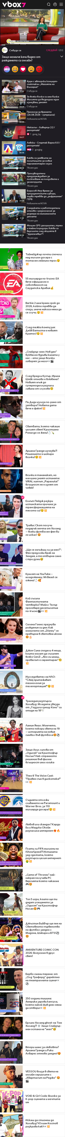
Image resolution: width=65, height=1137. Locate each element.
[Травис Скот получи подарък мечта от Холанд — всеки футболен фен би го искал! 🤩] (11, 530)
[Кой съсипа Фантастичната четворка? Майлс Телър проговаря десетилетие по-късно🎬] (11, 604)
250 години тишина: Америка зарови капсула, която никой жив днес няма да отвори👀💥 (44, 1003)
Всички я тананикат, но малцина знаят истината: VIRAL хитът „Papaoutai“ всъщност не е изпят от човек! (43, 481)
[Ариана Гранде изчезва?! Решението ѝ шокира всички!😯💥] (11, 456)
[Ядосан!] (39, 69)
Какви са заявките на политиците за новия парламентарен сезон (39, 160)
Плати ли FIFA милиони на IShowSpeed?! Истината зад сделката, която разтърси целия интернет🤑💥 (43, 855)
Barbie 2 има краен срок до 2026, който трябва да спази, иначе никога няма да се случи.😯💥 (44, 307)
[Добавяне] (59, 21)
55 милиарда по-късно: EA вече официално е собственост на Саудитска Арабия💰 (42, 283)
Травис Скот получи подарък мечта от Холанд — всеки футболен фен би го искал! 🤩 (43, 530)
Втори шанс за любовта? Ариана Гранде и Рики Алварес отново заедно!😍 (43, 1050)
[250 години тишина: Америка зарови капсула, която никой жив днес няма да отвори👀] (11, 1003)
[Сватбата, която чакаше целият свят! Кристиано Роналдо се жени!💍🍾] (11, 431)
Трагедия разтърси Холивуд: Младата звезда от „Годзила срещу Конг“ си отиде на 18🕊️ (44, 705)
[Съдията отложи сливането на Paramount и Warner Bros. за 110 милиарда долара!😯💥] (11, 805)
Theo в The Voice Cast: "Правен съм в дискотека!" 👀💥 (43, 778)
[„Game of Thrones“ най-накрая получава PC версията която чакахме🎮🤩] (11, 880)
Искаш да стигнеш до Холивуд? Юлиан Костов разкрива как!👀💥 (42, 1123)
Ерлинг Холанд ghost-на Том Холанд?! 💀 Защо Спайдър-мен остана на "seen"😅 (44, 1026)
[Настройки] (59, 14)
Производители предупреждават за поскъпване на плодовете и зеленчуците (43, 177)
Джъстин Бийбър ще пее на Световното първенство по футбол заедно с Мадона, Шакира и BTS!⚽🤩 (44, 930)
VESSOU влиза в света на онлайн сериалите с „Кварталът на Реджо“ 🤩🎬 (43, 1076)
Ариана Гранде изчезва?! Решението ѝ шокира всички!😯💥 (41, 454)
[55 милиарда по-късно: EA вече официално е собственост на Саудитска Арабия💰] (11, 284)
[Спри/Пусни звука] (13, 41)
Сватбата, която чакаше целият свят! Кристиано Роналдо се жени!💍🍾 (43, 429)
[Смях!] (15, 69)
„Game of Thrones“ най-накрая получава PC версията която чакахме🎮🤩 (42, 879)
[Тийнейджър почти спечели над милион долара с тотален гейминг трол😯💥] (11, 259)
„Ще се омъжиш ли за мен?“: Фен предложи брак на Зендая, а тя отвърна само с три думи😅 (44, 554)
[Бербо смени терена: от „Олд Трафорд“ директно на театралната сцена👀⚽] (11, 979)
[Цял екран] (59, 41)
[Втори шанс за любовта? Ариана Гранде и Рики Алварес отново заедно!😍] (11, 1052)
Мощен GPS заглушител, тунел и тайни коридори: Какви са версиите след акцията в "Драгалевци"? (45, 229)
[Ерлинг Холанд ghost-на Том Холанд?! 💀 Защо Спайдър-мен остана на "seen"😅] (11, 1028)
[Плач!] (31, 69)
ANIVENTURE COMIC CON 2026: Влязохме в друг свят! (42, 952)
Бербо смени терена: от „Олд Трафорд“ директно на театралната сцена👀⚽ (43, 978)
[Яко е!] (7, 69)
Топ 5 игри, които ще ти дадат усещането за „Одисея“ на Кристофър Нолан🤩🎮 (42, 903)
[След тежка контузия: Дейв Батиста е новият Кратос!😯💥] (11, 332)
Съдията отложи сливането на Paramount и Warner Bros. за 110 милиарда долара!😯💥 (43, 804)
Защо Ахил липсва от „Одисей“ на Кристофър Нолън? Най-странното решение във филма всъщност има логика (42, 756)
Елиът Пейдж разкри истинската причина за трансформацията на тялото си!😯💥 (41, 505)
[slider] (4, 36)
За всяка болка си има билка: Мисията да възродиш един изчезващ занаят (43, 99)
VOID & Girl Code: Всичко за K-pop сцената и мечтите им (43, 1099)
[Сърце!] (23, 69)
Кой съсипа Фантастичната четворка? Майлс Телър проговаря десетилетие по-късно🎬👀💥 (42, 604)
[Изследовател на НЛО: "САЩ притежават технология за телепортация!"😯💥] (11, 682)
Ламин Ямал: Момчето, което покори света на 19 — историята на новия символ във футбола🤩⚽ (43, 730)
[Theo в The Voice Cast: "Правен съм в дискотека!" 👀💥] (11, 781)
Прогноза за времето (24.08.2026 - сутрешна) (41, 113)
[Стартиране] (5, 41)
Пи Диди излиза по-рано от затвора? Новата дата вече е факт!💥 (43, 405)
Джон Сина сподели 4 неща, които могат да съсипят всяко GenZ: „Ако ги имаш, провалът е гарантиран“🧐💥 (44, 657)
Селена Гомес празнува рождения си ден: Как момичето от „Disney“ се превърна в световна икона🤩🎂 (44, 630)
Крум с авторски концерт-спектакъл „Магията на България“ (42, 84)
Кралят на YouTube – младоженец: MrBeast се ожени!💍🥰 (42, 577)
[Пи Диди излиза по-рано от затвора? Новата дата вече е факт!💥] (11, 407)
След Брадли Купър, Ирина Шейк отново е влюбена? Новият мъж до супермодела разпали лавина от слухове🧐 (43, 382)
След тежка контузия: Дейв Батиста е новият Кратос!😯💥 (42, 330)
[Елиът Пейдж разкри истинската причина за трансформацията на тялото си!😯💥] (11, 506)
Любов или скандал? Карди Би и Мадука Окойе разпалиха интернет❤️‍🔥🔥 (43, 827)
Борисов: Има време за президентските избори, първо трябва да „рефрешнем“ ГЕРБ (44, 195)
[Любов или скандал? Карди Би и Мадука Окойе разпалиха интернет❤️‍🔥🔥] (11, 829)
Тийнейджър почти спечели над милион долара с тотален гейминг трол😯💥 (44, 259)
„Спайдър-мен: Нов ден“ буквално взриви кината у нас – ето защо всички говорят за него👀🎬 (43, 356)
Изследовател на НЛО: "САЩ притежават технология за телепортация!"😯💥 (41, 681)
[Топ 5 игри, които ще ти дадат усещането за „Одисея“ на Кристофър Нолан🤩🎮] (11, 904)
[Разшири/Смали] (51, 41)
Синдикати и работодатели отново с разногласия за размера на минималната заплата (43, 212)
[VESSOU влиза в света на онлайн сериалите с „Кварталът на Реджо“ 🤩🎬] (11, 1077)
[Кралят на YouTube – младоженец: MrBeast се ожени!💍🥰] (11, 579)
